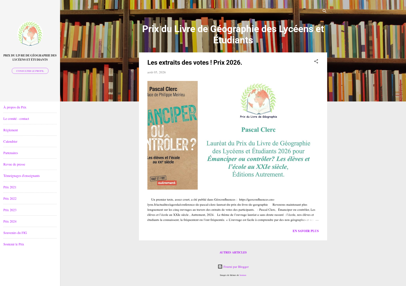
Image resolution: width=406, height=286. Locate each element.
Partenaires (10, 153)
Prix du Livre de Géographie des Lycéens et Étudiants (30, 57)
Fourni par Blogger (236, 266)
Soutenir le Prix (13, 244)
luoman (243, 275)
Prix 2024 (9, 221)
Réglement (10, 130)
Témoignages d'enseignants (21, 175)
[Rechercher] (324, 11)
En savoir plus (306, 231)
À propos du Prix (14, 107)
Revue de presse (14, 164)
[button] (316, 62)
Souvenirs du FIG (15, 232)
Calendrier (10, 141)
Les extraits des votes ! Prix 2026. (194, 62)
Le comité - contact (16, 118)
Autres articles (233, 252)
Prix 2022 (9, 198)
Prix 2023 (9, 210)
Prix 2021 (9, 187)
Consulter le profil (30, 71)
